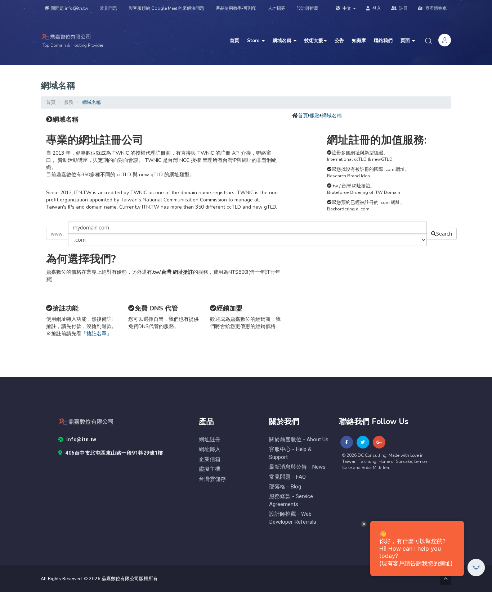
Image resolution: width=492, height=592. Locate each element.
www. (57, 233)
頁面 (406, 40)
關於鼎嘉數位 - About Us (298, 439)
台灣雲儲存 (212, 479)
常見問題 (108, 8)
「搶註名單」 (96, 333)
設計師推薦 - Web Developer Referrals (292, 517)
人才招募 (276, 8)
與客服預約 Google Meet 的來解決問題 (166, 8)
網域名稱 (283, 40)
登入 (376, 8)
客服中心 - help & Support (290, 453)
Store (254, 40)
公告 (339, 40)
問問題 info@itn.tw (69, 8)
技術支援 (313, 40)
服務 (68, 102)
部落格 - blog (285, 487)
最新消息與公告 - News (297, 467)
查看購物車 (435, 8)
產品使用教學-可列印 (236, 8)
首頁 (234, 40)
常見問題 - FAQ (287, 477)
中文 (346, 8)
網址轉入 (209, 449)
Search (444, 233)
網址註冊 (209, 439)
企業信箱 (209, 459)
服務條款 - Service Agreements (291, 500)
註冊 (403, 8)
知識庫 (359, 40)
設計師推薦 (307, 8)
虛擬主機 (209, 469)
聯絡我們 (383, 40)
